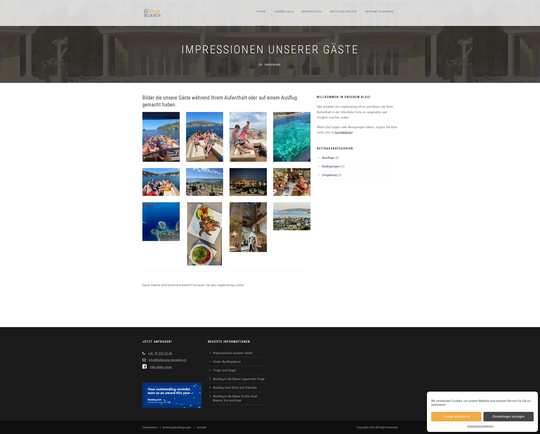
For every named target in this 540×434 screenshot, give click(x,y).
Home (261, 11)
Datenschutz (150, 427)
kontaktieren (343, 132)
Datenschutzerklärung (480, 426)
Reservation (311, 11)
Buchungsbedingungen (177, 427)
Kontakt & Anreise (379, 11)
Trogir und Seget (224, 370)
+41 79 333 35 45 (160, 353)
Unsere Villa (283, 11)
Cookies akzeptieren (456, 416)
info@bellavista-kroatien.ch (167, 360)
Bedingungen (331, 166)
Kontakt (202, 427)
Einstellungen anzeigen (508, 416)
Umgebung (273, 64)
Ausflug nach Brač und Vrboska (235, 388)
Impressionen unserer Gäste (232, 353)
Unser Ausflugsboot (227, 362)
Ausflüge (328, 158)
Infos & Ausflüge (343, 11)
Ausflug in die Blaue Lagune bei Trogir (239, 379)
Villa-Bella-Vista (161, 367)
